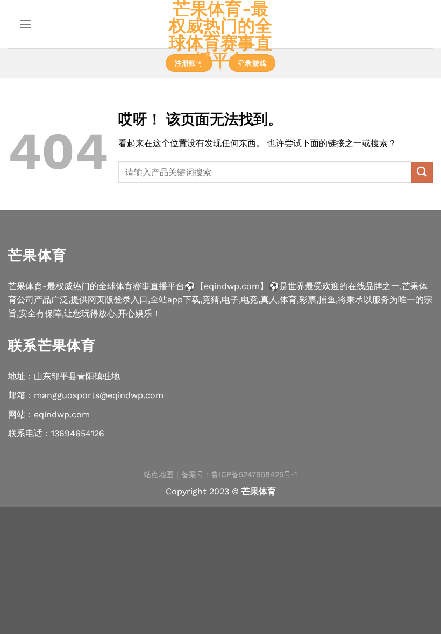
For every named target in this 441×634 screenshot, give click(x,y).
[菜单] (25, 24)
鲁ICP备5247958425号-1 (254, 474)
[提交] (422, 172)
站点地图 (159, 474)
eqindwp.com (62, 414)
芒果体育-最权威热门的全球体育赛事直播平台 (220, 34)
